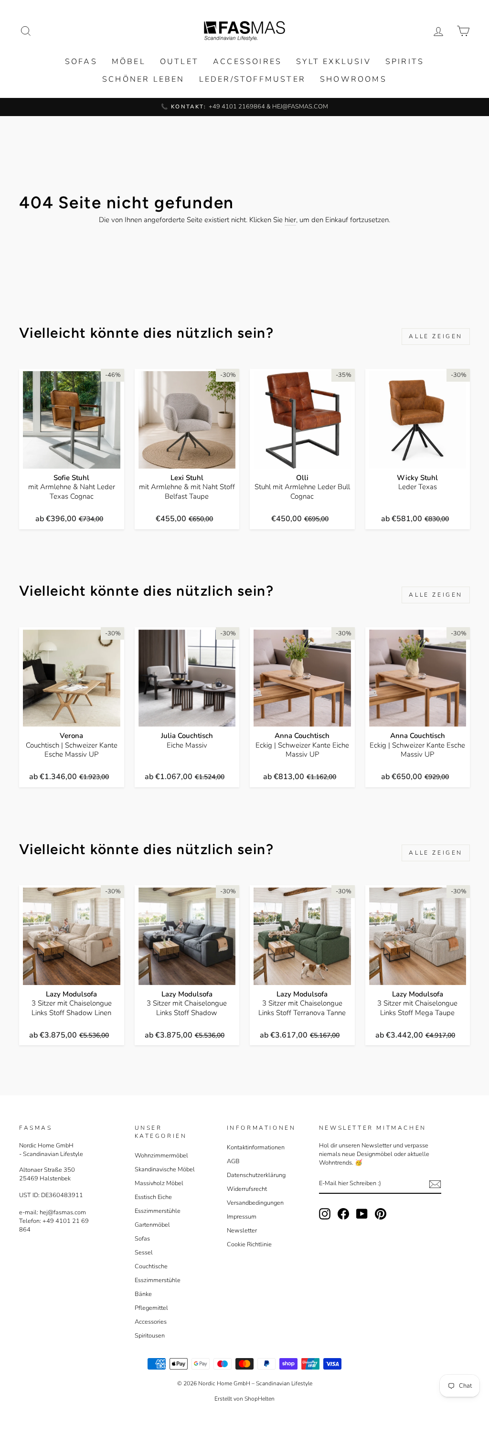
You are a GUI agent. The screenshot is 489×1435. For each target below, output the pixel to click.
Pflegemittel (151, 1308)
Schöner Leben (143, 79)
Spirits (404, 61)
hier (290, 220)
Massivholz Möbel (159, 1183)
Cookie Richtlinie (249, 1244)
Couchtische (151, 1266)
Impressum (241, 1216)
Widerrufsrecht (247, 1189)
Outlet (179, 61)
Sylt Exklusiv (333, 61)
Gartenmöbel (152, 1225)
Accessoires (247, 61)
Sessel (144, 1252)
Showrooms (353, 79)
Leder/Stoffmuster (252, 79)
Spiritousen (150, 1335)
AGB (233, 1161)
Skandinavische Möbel (165, 1169)
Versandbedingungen (255, 1203)
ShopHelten (259, 1399)
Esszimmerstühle (158, 1211)
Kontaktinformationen (256, 1147)
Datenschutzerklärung (256, 1175)
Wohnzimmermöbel (161, 1155)
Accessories (151, 1321)
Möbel (129, 61)
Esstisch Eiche (153, 1197)
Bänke (143, 1294)
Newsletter (242, 1230)
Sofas (81, 61)
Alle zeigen (436, 336)
